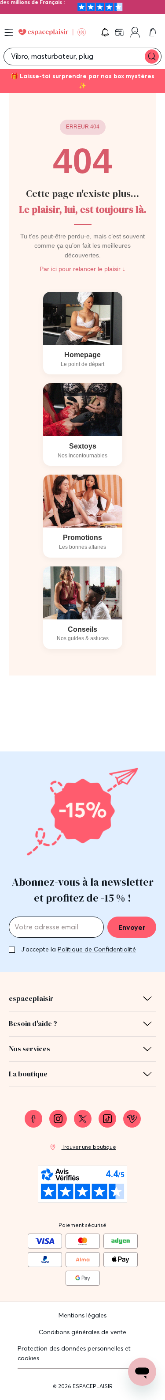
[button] (105, 32)
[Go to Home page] (52, 32)
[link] (120, 32)
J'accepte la (78, 949)
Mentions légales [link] (82, 1315)
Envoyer (131, 927)
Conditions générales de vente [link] (82, 1332)
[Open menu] (9, 32)
